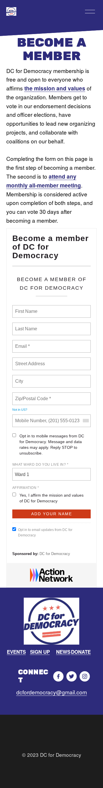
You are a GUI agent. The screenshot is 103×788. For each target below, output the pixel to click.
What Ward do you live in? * (40, 465)
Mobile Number (30, 417)
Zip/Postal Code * (32, 395)
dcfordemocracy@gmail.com (51, 692)
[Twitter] (71, 676)
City (19, 378)
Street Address (30, 360)
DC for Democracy (54, 554)
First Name (26, 308)
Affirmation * (25, 488)
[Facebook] (58, 676)
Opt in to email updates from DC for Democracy (45, 532)
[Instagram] (85, 676)
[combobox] (85, 420)
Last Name (25, 325)
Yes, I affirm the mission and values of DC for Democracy (51, 498)
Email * (22, 343)
